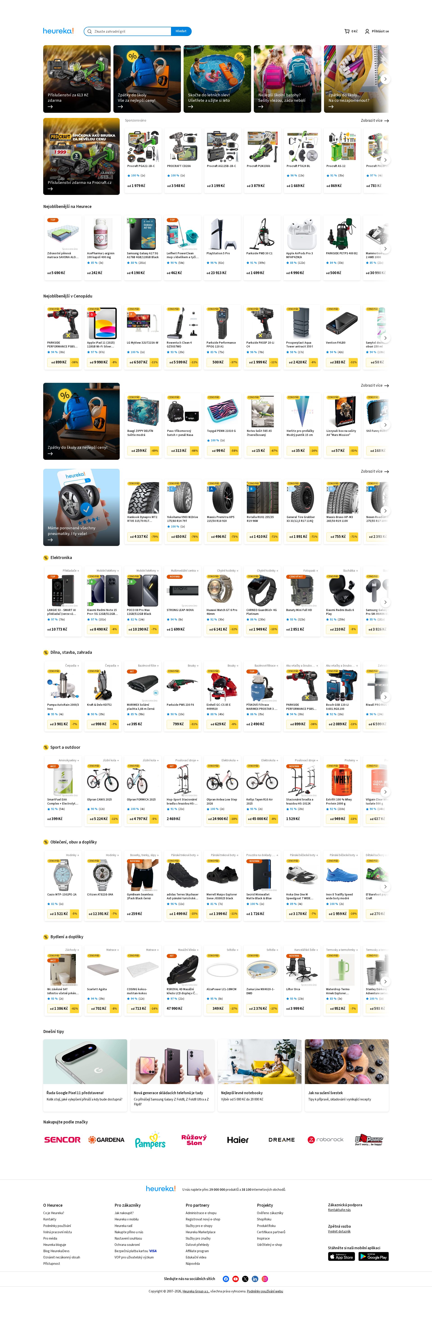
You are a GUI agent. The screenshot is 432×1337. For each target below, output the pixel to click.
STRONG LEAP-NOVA (180, 610)
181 (381, 620)
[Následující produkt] (385, 160)
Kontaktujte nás (339, 1210)
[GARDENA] (106, 1140)
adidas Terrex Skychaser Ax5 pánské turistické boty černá (182, 897)
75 (221, 352)
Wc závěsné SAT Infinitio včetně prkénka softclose (63, 991)
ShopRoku (264, 1219)
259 (341, 620)
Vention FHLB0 (335, 343)
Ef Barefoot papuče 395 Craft (381, 897)
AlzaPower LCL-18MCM (221, 989)
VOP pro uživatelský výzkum (134, 1257)
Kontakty (49, 1219)
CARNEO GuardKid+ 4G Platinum (261, 612)
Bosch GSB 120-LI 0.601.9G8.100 (337, 707)
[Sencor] (63, 1140)
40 (221, 714)
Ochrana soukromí (127, 1244)
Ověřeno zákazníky (270, 1213)
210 (341, 809)
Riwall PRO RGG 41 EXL (381, 705)
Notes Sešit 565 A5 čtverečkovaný (259, 433)
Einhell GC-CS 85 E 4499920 (219, 707)
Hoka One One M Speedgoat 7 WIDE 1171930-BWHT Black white (300, 897)
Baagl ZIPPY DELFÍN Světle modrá (140, 433)
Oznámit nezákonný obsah (61, 1257)
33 (341, 263)
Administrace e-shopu (201, 1213)
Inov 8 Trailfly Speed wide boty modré (339, 897)
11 (181, 904)
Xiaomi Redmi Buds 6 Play (340, 612)
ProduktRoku (266, 1226)
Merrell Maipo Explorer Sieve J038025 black (222, 897)
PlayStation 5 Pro (218, 253)
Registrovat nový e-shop (203, 1219)
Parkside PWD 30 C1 (259, 253)
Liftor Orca (293, 989)
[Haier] (238, 1140)
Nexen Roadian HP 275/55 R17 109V (378, 519)
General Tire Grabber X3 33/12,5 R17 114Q (301, 519)
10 (181, 714)
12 (102, 809)
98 (142, 714)
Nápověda (193, 1263)
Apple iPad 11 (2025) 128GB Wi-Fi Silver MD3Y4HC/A (101, 345)
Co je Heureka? (53, 1213)
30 (62, 352)
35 (341, 176)
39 (102, 714)
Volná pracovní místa (57, 1232)
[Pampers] (150, 1140)
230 (261, 620)
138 (381, 352)
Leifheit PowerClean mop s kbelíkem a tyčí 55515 (181, 255)
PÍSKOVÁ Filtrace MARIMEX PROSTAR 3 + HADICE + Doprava (261, 707)
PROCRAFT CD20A (179, 166)
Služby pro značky (198, 1238)
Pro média (50, 1238)
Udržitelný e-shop (269, 1244)
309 (261, 263)
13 (301, 176)
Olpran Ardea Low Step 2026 (222, 802)
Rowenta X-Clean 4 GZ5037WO (179, 345)
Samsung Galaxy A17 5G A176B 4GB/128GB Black (143, 255)
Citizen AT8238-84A (100, 895)
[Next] (385, 79)
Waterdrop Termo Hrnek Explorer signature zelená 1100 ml (340, 991)
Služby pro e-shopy (199, 1226)
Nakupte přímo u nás (129, 1232)
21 (380, 263)
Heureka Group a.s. (195, 1291)
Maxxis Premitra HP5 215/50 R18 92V (220, 519)
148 (381, 809)
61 (221, 263)
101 (102, 620)
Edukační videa (196, 1257)
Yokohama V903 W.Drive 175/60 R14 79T (182, 519)
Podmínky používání (57, 1226)
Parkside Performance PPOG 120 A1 (221, 345)
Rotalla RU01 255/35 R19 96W (260, 519)
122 (301, 263)
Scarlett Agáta (97, 989)
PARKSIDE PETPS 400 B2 (342, 253)
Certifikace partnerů (271, 1232)
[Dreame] (282, 1140)
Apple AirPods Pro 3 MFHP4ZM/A (299, 255)
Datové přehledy (197, 1244)
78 (261, 352)
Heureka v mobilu (127, 1219)
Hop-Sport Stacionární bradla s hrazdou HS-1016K (182, 802)
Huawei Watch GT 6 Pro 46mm (222, 612)
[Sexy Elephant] (194, 1140)
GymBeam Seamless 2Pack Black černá (140, 897)
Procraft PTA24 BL (298, 166)
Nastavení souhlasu (128, 1238)
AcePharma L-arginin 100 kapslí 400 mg (100, 255)
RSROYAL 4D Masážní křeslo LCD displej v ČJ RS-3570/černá (181, 991)
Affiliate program (197, 1251)
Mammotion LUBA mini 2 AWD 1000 (381, 255)
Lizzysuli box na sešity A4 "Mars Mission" (341, 433)
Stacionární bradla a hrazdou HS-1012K (299, 802)
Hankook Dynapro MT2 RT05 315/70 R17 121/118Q (142, 519)
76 (62, 620)
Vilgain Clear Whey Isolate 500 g (378, 802)
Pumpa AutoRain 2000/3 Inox (63, 707)
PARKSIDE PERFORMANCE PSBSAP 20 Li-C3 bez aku (62, 345)
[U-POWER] (369, 1140)
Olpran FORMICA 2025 (141, 800)
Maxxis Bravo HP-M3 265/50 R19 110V (339, 519)
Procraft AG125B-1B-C (221, 166)
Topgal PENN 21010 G (221, 431)
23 (301, 999)
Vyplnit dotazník (339, 1231)
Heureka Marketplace (201, 1232)
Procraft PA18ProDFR (380, 166)
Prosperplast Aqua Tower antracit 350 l (299, 345)
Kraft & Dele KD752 (99, 705)
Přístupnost (51, 1263)
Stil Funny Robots (378, 431)
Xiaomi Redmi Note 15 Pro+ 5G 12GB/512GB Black (102, 612)
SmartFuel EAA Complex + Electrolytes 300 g (62, 802)
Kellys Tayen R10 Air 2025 (259, 802)
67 (102, 352)
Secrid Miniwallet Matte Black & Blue (259, 897)
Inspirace (263, 1238)
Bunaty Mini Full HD (299, 610)
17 (301, 352)
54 (181, 263)
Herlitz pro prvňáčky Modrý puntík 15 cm (300, 433)
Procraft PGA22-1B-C (141, 166)
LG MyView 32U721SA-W (142, 343)
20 (181, 352)
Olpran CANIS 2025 (99, 800)
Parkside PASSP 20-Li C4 (260, 345)
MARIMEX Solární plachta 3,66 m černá (140, 707)
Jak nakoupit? (124, 1213)
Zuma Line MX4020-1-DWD (260, 991)
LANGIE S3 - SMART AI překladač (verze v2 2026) (61, 612)
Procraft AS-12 (335, 166)
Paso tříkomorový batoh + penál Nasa (180, 433)
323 (301, 620)
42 (341, 352)
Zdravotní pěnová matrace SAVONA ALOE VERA (62, 255)
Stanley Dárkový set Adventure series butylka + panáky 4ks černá (380, 991)
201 (142, 263)
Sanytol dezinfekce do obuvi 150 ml (380, 345)
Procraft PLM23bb (258, 166)
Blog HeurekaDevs (56, 1251)
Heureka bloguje (54, 1244)
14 (142, 620)
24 (380, 714)
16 (341, 714)
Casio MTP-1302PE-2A (61, 895)
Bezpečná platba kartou (131, 1251)
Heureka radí (123, 1226)
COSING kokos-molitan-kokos (137, 991)
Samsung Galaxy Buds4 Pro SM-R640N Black (381, 612)
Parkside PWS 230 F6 (180, 705)
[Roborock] (326, 1140)
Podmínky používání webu (265, 1291)
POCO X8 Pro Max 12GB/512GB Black (139, 612)
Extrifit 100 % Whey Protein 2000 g (339, 802)
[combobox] (127, 31)
